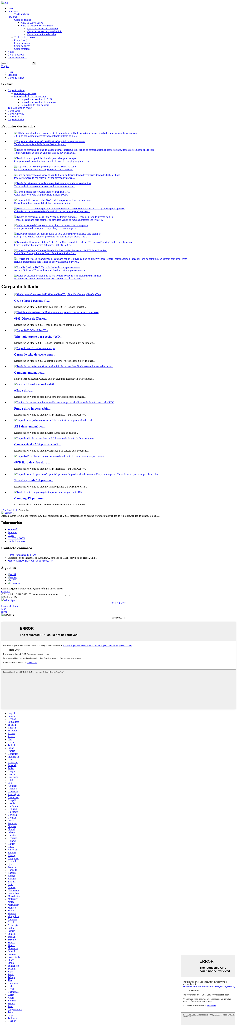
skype (4, 611)
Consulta (5, 591)
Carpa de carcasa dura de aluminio (44, 31)
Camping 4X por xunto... (31, 498)
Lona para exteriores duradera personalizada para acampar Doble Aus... (50, 236)
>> (16, 510)
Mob (3, 609)
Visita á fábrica (21, 14)
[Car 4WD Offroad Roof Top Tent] (31, 330)
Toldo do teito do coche (26, 37)
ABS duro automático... (30, 426)
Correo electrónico (10, 606)
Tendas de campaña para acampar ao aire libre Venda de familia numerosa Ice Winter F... (59, 219)
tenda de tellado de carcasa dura (37, 25)
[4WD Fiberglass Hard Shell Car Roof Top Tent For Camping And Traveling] (59, 456)
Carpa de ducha (22, 46)
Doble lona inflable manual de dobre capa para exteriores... (44, 203)
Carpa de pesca (22, 43)
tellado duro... (23, 390)
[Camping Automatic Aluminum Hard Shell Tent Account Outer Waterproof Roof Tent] (63, 366)
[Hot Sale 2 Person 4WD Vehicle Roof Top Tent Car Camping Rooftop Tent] (57, 294)
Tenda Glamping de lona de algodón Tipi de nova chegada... (45, 152)
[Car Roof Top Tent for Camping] (34, 348)
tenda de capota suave (32, 22)
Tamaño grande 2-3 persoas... (33, 480)
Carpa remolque (22, 48)
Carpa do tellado (22, 19)
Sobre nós (13, 11)
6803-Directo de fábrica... (31, 318)
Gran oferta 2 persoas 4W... (32, 300)
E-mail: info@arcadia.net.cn (22, 554)
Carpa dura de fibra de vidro (41, 34)
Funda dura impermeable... (32, 408)
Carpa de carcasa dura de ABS (42, 28)
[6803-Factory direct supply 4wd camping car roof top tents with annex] (56, 312)
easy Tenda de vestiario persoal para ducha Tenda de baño (43, 169)
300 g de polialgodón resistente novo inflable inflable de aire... (45, 136)
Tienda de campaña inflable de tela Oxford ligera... (40, 144)
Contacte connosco (17, 57)
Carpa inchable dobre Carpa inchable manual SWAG (41, 194)
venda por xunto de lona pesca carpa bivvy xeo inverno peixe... (46, 228)
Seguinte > (9, 510)
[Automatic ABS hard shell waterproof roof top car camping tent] (54, 420)
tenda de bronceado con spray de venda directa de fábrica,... (44, 177)
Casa (10, 8)
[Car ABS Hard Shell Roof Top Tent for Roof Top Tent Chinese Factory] (54, 438)
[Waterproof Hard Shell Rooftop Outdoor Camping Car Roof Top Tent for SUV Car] (64, 402)
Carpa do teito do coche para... (34, 354)
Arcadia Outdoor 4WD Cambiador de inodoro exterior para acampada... (50, 270)
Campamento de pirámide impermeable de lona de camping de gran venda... (52, 161)
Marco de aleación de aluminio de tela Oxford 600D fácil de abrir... (48, 278)
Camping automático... (29, 372)
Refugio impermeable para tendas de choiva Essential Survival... (46, 261)
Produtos (12, 16)
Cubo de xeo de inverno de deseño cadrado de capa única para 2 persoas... (52, 211)
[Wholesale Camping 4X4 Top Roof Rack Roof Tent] (48, 492)
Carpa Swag (20, 40)
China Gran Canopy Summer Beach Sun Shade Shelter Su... (45, 253)
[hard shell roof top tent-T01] (34, 384)
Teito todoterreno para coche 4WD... (38, 336)
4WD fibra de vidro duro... (32, 462)
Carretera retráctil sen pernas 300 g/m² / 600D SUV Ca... (43, 245)
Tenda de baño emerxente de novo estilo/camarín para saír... (44, 186)
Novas (11, 51)
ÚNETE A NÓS (16, 54)
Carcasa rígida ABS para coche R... (37, 444)
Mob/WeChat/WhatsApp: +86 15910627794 (30, 560)
